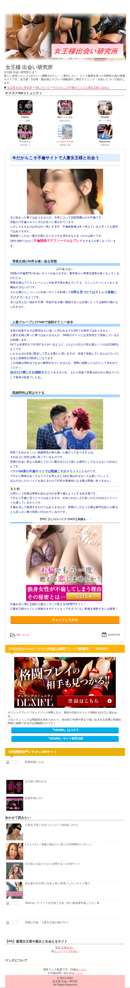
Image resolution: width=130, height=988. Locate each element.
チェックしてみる (65, 619)
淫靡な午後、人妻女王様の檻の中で (46, 922)
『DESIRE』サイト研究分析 (65, 738)
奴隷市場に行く (34, 798)
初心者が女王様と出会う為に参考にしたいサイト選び (57, 883)
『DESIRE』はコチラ (65, 730)
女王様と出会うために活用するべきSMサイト (52, 863)
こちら (83, 969)
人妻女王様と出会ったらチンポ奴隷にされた (52, 824)
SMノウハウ (22, 634)
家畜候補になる (34, 761)
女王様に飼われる (36, 781)
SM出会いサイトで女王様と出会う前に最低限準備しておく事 (62, 902)
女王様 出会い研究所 (29, 67)
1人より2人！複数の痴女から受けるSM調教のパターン (58, 844)
